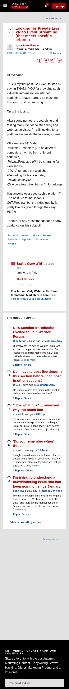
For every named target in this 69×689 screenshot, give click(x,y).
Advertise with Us (53, 18)
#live (36, 235)
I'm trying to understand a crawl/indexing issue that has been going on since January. (37, 482)
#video (12, 243)
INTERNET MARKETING (21, 53)
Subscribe (55, 53)
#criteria (13, 235)
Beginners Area (53, 341)
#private (12, 239)
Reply (17, 364)
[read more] (30, 359)
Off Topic (41, 414)
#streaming (42, 239)
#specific (26, 239)
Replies (18, 470)
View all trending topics (24, 522)
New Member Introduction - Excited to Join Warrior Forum (35, 332)
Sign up (59, 6)
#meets (47, 235)
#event (25, 235)
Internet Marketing (51, 490)
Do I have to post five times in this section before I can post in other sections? (37, 376)
